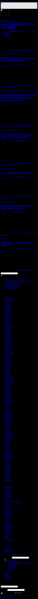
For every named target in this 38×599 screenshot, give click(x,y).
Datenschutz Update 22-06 (12, 286)
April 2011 (7, 476)
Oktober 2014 (8, 418)
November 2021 (9, 314)
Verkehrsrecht (8, 538)
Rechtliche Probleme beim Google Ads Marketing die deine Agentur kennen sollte (20, 282)
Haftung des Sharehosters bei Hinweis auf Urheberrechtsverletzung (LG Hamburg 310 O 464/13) (19, 97)
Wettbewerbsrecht (9, 540)
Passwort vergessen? (7, 596)
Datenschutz (3, 54)
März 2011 (7, 477)
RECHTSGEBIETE (10, 21)
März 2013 (7, 449)
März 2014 (7, 429)
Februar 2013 (8, 451)
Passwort (4, 590)
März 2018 (7, 360)
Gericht (6, 499)
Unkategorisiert (4, 20)
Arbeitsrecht (8, 490)
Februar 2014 (8, 431)
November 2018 (9, 350)
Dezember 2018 (9, 349)
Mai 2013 (7, 446)
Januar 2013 (8, 453)
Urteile (26, 90)
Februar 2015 (8, 411)
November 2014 (9, 416)
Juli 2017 (7, 370)
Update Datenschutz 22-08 (12, 285)
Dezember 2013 (9, 434)
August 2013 (8, 441)
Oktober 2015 (8, 400)
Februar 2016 (8, 395)
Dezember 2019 (9, 340)
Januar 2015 (8, 413)
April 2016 (7, 391)
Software (7, 530)
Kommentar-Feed (9, 549)
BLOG (6, 34)
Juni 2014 (7, 425)
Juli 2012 (7, 463)
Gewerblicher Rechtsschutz (12, 500)
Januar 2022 (8, 312)
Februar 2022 (8, 311)
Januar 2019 (8, 347)
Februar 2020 (8, 337)
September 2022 (9, 301)
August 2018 (8, 355)
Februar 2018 (8, 362)
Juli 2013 (7, 443)
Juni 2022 (7, 304)
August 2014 (8, 421)
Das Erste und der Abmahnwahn (16, 173)
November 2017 (9, 365)
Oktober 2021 (8, 315)
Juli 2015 (7, 405)
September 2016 (9, 383)
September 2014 (9, 420)
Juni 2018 (7, 357)
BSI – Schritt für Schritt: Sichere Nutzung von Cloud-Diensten (16, 135)
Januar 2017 (8, 377)
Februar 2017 (8, 375)
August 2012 (8, 461)
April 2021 (7, 320)
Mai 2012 (7, 466)
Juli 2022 (7, 302)
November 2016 (9, 380)
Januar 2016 (8, 396)
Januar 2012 (8, 472)
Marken (10, 29)
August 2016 (8, 385)
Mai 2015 (7, 408)
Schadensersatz (8, 525)
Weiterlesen (5, 48)
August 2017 (8, 368)
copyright (7, 492)
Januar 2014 (8, 433)
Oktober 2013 (8, 438)
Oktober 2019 (8, 342)
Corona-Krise (8, 494)
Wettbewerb (11, 571)
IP (5, 503)
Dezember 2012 (9, 454)
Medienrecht (9, 54)
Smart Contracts (9, 527)
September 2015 (9, 401)
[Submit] (1, 275)
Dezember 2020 (9, 325)
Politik (6, 522)
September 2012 (9, 459)
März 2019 (7, 345)
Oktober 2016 (8, 382)
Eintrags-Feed (8, 548)
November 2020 (9, 327)
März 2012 (7, 469)
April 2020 (7, 334)
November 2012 (9, 456)
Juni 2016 (7, 388)
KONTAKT (8, 576)
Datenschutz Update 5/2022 (12, 288)
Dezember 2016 (9, 378)
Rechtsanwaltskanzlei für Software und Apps (21, 23)
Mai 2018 (7, 358)
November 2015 (9, 398)
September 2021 (9, 317)
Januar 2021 (8, 324)
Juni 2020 (7, 332)
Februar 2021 (8, 322)
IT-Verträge (7, 508)
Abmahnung (8, 487)
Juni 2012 (7, 464)
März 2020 (7, 335)
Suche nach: (8, 557)
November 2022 (9, 297)
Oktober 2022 (8, 299)
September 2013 (9, 439)
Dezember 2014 (9, 415)
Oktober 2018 (8, 352)
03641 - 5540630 (6, 554)
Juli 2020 (7, 330)
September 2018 (9, 353)
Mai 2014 (7, 426)
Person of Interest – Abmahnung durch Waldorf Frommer (16, 206)
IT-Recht (9, 90)
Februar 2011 (8, 479)
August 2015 (8, 403)
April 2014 (7, 428)
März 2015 (7, 410)
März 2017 (7, 373)
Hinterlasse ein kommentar (28, 50)
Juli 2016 (7, 387)
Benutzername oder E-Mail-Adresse (12, 585)
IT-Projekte (7, 505)
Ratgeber (7, 523)
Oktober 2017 (8, 367)
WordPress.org (8, 551)
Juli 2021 (7, 319)
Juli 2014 (7, 423)
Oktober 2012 (8, 458)
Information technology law (12, 502)
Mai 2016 (7, 390)
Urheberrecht (11, 168)
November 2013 (9, 436)
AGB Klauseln (8, 489)
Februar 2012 (8, 471)
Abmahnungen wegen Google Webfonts (16, 280)
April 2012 (7, 467)
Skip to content (5, 1)
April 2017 (7, 372)
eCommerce (7, 497)
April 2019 (7, 344)
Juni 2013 (7, 444)
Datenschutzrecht (13, 564)
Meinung (7, 513)
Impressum (15, 554)
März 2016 (7, 393)
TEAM (6, 33)
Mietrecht (7, 517)
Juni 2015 (7, 406)
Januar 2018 (8, 363)
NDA (6, 518)
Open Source (8, 520)
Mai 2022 (7, 306)
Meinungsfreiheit (9, 515)
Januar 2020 (8, 339)
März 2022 (7, 309)
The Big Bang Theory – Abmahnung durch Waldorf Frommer (18, 59)
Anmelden (7, 546)
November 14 (8, 481)
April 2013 (7, 448)
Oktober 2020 (8, 329)
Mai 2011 (7, 474)
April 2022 (7, 307)
